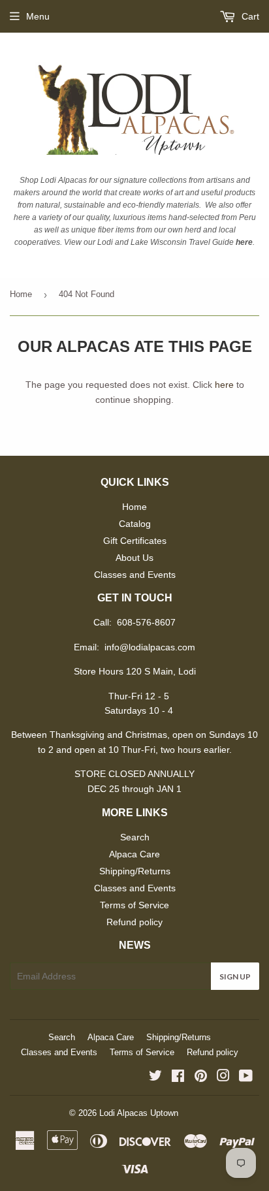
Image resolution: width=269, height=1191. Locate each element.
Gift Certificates (134, 540)
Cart (249, 16)
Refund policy (134, 922)
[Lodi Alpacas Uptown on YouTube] (246, 1077)
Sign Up (235, 976)
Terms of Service (134, 905)
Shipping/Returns (134, 871)
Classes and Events (135, 574)
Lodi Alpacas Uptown (138, 1113)
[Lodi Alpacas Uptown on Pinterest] (201, 1077)
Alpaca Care (134, 854)
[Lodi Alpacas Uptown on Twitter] (155, 1077)
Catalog (135, 523)
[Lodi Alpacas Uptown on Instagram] (223, 1077)
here (224, 384)
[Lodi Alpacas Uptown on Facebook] (178, 1077)
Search (135, 837)
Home (21, 294)
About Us (134, 557)
